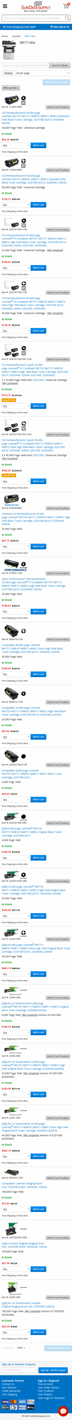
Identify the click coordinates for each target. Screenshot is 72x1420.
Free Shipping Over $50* (21, 27)
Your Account (45, 1384)
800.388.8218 (61, 27)
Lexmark (16, 36)
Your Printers (45, 1394)
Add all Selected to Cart (56, 82)
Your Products (46, 1391)
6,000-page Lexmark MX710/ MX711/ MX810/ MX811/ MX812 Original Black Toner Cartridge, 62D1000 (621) (32, 832)
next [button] (19, 1347)
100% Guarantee (11, 1391)
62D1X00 (38, 455)
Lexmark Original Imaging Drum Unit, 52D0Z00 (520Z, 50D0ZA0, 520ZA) (24, 1245)
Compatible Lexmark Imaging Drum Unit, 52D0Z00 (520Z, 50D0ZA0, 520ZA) (24, 1185)
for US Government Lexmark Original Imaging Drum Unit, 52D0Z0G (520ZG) (28, 1304)
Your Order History (48, 1387)
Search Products (60, 65)
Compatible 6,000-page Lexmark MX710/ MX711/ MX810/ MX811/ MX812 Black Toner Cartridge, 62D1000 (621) (32, 774)
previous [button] (9, 1347)
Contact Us (8, 1384)
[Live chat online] (63, 1411)
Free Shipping (9, 1394)
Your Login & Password (51, 1398)
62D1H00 (38, 380)
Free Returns (9, 1387)
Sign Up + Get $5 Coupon (53, 1370)
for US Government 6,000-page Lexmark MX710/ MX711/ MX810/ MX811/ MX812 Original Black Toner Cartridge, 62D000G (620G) (35, 1007)
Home (5, 36)
